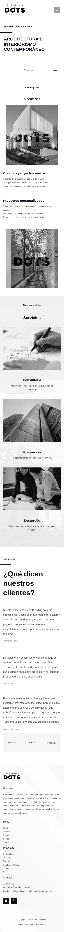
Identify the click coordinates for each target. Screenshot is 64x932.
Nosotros (7, 831)
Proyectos (7, 835)
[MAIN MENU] (57, 10)
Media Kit (7, 857)
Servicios (7, 839)
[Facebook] (6, 901)
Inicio (5, 828)
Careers (6, 868)
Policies (6, 861)
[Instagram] (14, 901)
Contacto (7, 842)
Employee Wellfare (11, 865)
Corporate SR (9, 854)
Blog (5, 872)
